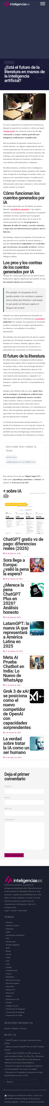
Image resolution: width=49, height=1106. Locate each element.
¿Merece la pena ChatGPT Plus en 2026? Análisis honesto (13, 598)
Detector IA (10, 990)
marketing (39, 319)
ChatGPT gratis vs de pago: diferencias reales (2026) (23, 544)
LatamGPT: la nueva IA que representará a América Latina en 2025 (16, 635)
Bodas (8, 951)
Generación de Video (14, 1015)
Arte (7, 938)
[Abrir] (42, 3)
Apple (8, 932)
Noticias (9, 62)
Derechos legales (12, 983)
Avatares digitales (13, 945)
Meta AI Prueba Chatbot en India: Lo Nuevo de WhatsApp (13, 669)
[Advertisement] (24, 31)
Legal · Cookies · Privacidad (15, 911)
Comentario (9, 819)
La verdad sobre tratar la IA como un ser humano (16, 745)
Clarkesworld (8, 131)
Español (7, 1028)
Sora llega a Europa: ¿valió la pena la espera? (16, 567)
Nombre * (8, 786)
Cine (8, 961)
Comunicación (11, 970)
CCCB (8, 954)
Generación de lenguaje (15, 1012)
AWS (8, 948)
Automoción (11, 942)
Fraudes (9, 1002)
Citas (8, 964)
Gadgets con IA (12, 1006)
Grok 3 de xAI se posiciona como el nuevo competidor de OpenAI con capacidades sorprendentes (17, 709)
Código (9, 967)
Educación (10, 993)
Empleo (9, 996)
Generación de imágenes (15, 1009)
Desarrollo (10, 987)
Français (22, 1028)
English (15, 1028)
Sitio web (8, 808)
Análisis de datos (12, 925)
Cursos (8, 974)
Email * (7, 797)
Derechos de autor (13, 980)
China (8, 958)
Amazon (9, 922)
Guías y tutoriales (16, 504)
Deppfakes (10, 977)
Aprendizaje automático (21, 462)
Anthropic (10, 929)
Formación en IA (12, 999)
